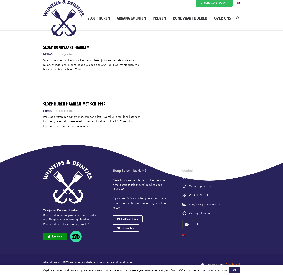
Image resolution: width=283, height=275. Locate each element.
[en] (238, 3)
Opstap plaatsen (199, 213)
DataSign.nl (233, 264)
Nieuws (48, 54)
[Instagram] (196, 224)
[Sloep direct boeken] (185, 177)
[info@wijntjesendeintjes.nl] (185, 204)
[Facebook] (186, 224)
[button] (237, 18)
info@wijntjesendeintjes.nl (205, 204)
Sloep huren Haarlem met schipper (74, 103)
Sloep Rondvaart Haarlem (66, 47)
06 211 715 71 (198, 195)
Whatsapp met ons (200, 186)
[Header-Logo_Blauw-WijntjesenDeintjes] (63, 18)
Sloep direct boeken (201, 177)
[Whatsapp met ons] (185, 186)
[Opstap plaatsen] (185, 213)
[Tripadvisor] (76, 236)
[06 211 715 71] (185, 195)
